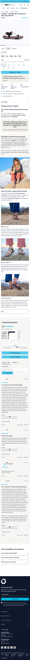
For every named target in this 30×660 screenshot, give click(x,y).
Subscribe (15, 599)
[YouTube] (8, 647)
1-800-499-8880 (4, 629)
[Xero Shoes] (9, 5)
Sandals (6, 11)
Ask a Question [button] (16, 357)
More (3, 624)
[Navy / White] (20, 56)
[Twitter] (11, 647)
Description (4, 102)
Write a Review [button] (16, 353)
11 (8, 68)
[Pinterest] (15, 647)
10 (3, 68)
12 (13, 68)
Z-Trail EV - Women (6, 421)
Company (4, 611)
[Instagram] (2, 647)
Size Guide (26, 59)
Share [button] (4, 424)
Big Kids (14, 48)
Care (2, 311)
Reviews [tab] (4, 362)
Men (3, 48)
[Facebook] (5, 647)
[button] (2, 5)
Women (8, 48)
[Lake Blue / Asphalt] (7, 56)
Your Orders (6, 620)
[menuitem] (21, 5)
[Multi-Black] (11, 56)
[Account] (24, 5)
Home (2, 11)
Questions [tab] (15, 362)
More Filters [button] (8, 373)
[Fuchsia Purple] (15, 56)
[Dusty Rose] (3, 56)
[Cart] (28, 5)
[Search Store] (21, 5)
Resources (5, 616)
